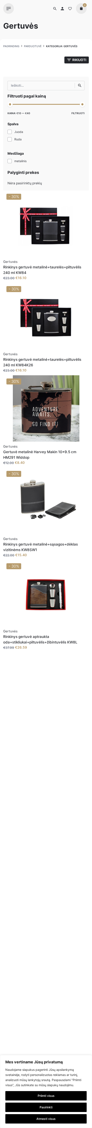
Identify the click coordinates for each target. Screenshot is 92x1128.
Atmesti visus (46, 1119)
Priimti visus (46, 1095)
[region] (46, 1091)
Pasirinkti (46, 1107)
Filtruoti (78, 113)
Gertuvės (10, 262)
